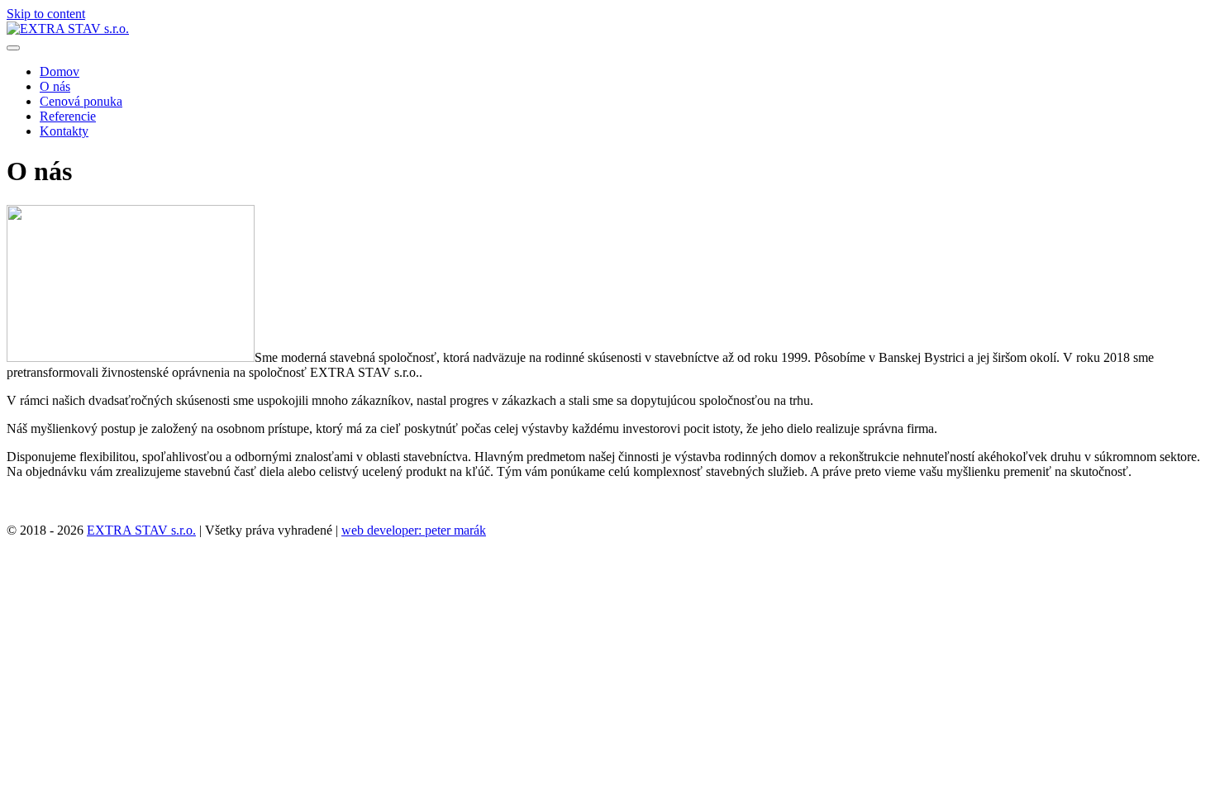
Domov (59, 71)
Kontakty (64, 131)
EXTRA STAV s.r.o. (141, 530)
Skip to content (46, 14)
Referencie (68, 116)
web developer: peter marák (413, 530)
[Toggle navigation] (13, 47)
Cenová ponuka (81, 101)
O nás (55, 86)
